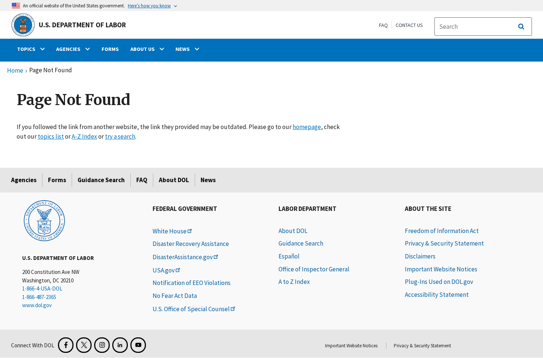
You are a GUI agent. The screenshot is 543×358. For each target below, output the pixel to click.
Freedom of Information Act (442, 231)
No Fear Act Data (175, 296)
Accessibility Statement (437, 295)
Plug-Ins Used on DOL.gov (439, 282)
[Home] (44, 220)
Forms (57, 180)
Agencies (24, 180)
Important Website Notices (441, 269)
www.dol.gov (37, 305)
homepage (307, 127)
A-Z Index (84, 136)
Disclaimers (420, 256)
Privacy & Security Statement (444, 243)
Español (289, 256)
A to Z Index (294, 282)
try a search (120, 136)
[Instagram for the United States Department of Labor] (102, 345)
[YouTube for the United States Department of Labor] (138, 345)
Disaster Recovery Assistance (191, 244)
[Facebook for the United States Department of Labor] (66, 345)
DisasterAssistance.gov (183, 257)
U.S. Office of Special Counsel (191, 309)
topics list (51, 136)
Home (15, 71)
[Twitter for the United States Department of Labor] (84, 345)
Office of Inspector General (314, 269)
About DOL (174, 180)
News (208, 180)
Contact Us (409, 25)
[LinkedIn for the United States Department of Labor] (120, 345)
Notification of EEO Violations (191, 283)
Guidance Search (101, 180)
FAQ (383, 25)
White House (170, 231)
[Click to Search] (521, 27)
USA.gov (164, 270)
